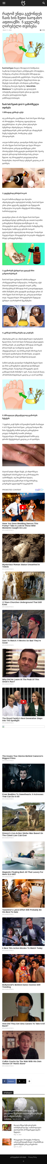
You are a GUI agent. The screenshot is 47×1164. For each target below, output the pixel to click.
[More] (29, 1081)
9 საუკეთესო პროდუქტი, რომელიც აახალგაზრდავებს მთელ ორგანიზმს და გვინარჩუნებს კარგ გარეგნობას (28, 1142)
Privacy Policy (32, 1157)
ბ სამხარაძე (7, 1119)
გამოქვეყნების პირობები (18, 1157)
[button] (4, 3)
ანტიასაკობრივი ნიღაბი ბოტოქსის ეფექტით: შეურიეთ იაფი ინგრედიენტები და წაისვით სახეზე (23, 1113)
